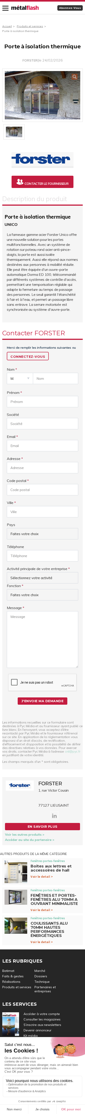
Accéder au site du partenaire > (29, 840)
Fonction (14, 585)
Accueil (7, 26)
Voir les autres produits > (24, 834)
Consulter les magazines (42, 1019)
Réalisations (11, 982)
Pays (11, 524)
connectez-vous (27, 357)
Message (14, 607)
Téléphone (15, 546)
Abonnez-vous (70, 8)
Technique (42, 982)
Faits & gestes (13, 976)
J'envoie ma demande (43, 701)
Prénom (13, 392)
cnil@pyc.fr (72, 751)
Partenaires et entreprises (45, 989)
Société (13, 414)
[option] (42, 95)
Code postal (16, 480)
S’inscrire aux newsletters (42, 1025)
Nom (11, 369)
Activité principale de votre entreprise (37, 568)
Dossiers (40, 976)
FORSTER (30, 60)
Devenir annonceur (37, 1030)
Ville (10, 502)
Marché (39, 971)
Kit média (31, 1036)
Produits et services (30, 26)
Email (11, 436)
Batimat (8, 971)
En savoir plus (43, 827)
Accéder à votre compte (42, 1014)
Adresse (13, 458)
